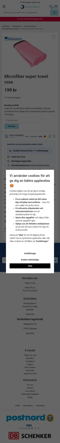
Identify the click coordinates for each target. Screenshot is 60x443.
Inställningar (30, 253)
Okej (30, 266)
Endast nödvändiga (30, 260)
